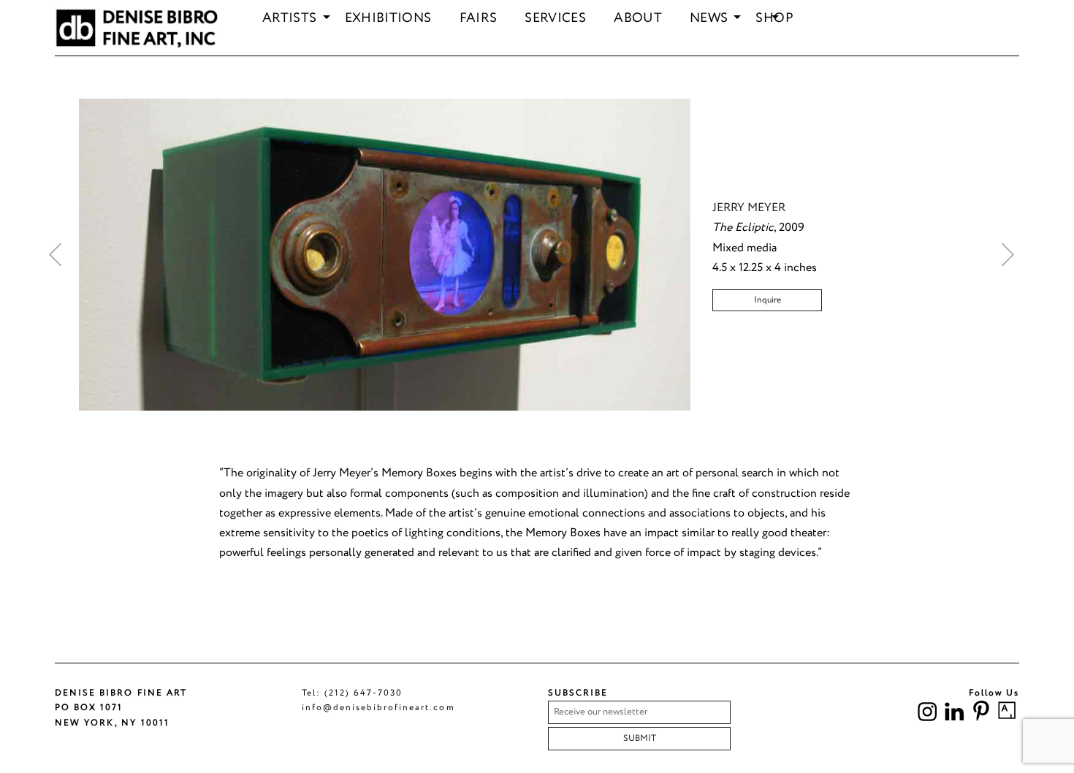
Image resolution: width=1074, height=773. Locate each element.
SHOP (774, 19)
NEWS (709, 19)
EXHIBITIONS (388, 19)
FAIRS (479, 19)
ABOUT (638, 19)
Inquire (767, 300)
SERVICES (555, 19)
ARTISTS (289, 19)
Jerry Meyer (748, 207)
